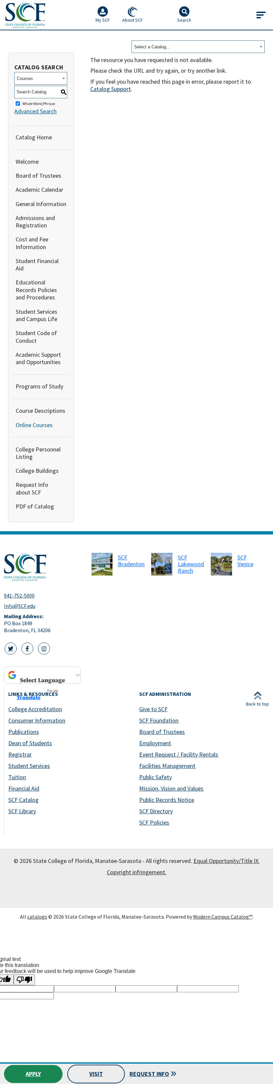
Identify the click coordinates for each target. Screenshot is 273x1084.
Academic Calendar (39, 189)
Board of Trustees (38, 175)
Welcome (27, 161)
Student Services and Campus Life (36, 315)
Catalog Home (34, 137)
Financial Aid (23, 788)
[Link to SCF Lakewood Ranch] (161, 564)
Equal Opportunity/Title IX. (226, 861)
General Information (41, 204)
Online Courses (34, 425)
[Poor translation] (24, 979)
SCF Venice (245, 561)
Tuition (17, 777)
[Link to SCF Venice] (221, 564)
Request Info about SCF (32, 488)
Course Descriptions (40, 410)
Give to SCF (153, 709)
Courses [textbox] (25, 78)
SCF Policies (154, 822)
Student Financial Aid (37, 264)
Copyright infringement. (136, 872)
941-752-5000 (19, 595)
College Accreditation (35, 709)
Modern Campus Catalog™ (222, 916)
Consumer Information (36, 720)
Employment (155, 743)
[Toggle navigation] (261, 15)
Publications (23, 732)
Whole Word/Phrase (38, 103)
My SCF (103, 20)
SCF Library (22, 811)
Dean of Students (30, 743)
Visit (96, 1074)
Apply (33, 1074)
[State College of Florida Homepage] (25, 15)
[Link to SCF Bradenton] (102, 564)
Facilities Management (167, 766)
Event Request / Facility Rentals (178, 754)
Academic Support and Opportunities (38, 358)
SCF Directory (156, 811)
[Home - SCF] (44, 567)
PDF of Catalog (35, 506)
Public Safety (155, 777)
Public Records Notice (166, 800)
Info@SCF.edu (19, 606)
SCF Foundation (158, 720)
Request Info (149, 1074)
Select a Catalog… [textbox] (152, 46)
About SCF (132, 20)
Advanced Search (35, 111)
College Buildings (37, 470)
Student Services (29, 766)
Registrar (20, 754)
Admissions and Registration (35, 221)
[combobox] (198, 46)
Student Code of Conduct (36, 336)
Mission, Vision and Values (171, 788)
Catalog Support (110, 89)
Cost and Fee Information (32, 243)
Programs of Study (39, 386)
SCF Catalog (23, 800)
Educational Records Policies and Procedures (36, 289)
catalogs (37, 916)
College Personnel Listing (38, 453)
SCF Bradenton (131, 561)
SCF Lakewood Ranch (191, 564)
